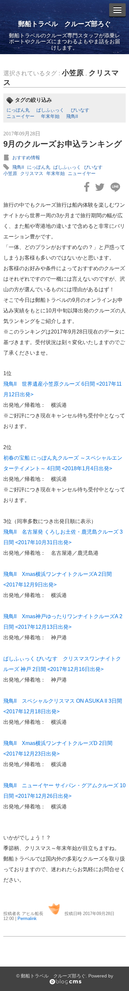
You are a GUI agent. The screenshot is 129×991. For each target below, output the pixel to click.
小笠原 (73, 73)
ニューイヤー (20, 116)
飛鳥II (72, 116)
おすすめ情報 (26, 157)
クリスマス (31, 173)
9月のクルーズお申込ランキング (62, 143)
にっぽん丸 (18, 110)
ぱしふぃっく (50, 110)
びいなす (80, 110)
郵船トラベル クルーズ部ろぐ (64, 23)
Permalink (27, 918)
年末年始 (50, 116)
